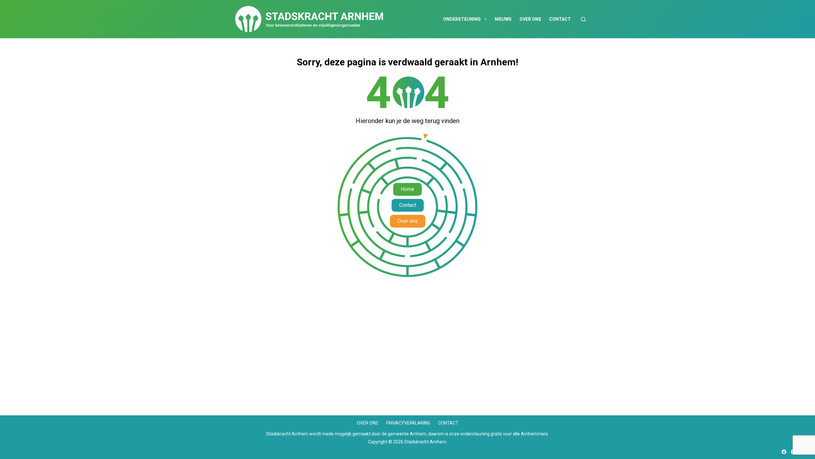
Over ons (530, 19)
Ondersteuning (462, 19)
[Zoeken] (583, 19)
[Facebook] (784, 451)
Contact (560, 19)
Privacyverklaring (408, 423)
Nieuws (503, 19)
